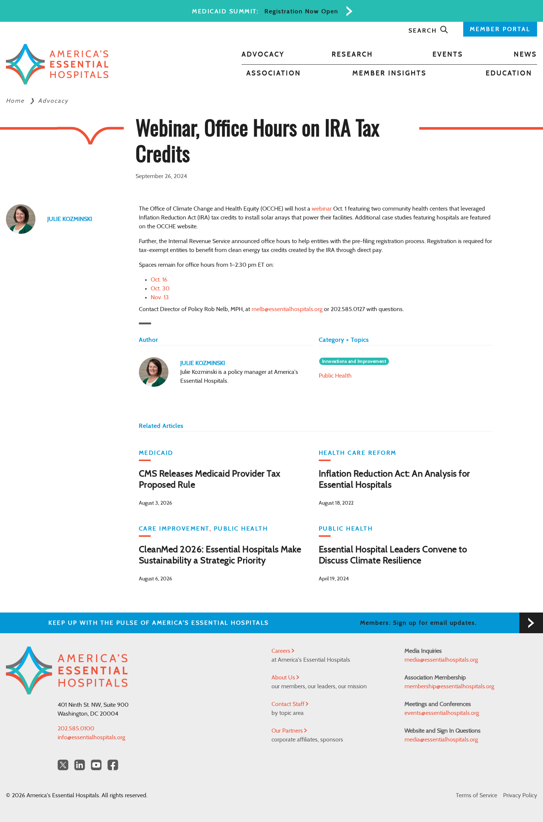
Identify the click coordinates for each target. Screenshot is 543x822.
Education (509, 73)
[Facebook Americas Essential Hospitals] (112, 765)
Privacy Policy (520, 795)
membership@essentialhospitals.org (449, 686)
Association (273, 73)
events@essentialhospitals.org (441, 713)
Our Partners (288, 731)
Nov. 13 (160, 297)
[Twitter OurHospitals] (63, 765)
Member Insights (389, 73)
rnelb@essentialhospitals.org (287, 309)
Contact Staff (289, 704)
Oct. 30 (160, 288)
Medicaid (156, 453)
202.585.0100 (76, 728)
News (525, 54)
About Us (284, 678)
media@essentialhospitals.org (441, 660)
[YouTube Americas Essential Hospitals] (96, 765)
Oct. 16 (159, 280)
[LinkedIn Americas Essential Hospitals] (79, 765)
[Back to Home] (57, 64)
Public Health (335, 376)
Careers (282, 651)
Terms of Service (476, 795)
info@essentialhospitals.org (91, 737)
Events (448, 54)
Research (352, 54)
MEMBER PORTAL (500, 29)
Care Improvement (174, 529)
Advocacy (263, 54)
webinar (322, 209)
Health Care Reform (358, 453)
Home (16, 101)
